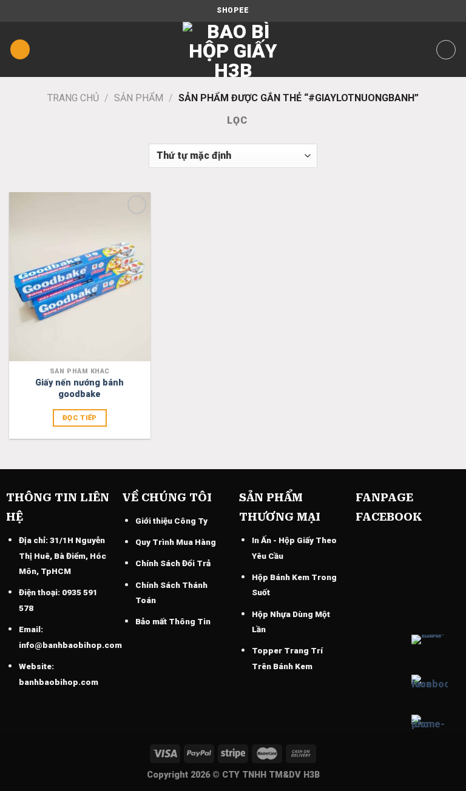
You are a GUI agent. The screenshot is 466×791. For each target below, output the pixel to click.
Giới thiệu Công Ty (171, 521)
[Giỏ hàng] (446, 49)
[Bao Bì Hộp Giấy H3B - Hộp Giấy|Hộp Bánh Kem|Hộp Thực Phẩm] (233, 49)
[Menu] (20, 49)
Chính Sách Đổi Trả (173, 563)
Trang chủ (73, 98)
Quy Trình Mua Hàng (175, 542)
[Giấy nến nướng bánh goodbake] (79, 276)
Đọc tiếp (79, 417)
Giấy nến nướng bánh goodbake (79, 388)
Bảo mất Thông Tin (173, 621)
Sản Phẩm (138, 98)
